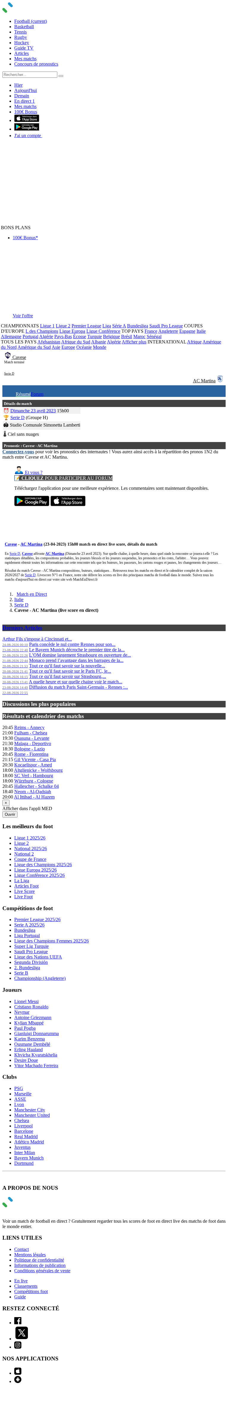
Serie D (9, 373)
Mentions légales (30, 1254)
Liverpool (23, 1125)
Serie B (21, 972)
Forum (37, 394)
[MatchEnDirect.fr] (21, 11)
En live (21, 1280)
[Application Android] (17, 1381)
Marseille (22, 1093)
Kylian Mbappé (29, 1022)
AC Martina (204, 380)
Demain (21, 95)
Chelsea (21, 1120)
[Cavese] (8, 357)
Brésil (126, 336)
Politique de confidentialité (39, 1260)
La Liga (21, 880)
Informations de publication (40, 1265)
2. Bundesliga (27, 967)
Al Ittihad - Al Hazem (34, 796)
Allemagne (11, 336)
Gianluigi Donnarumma (36, 1033)
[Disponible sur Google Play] (26, 129)
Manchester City (29, 1109)
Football (30, 21)
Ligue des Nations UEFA (38, 956)
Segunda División (31, 962)
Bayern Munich (29, 1157)
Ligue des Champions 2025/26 (43, 864)
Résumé (23, 394)
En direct (24, 101)
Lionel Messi (26, 1001)
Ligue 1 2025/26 (29, 837)
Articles (21, 53)
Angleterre (168, 331)
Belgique (111, 336)
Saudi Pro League (166, 325)
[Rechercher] (60, 76)
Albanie (98, 341)
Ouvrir (10, 814)
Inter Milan (24, 1152)
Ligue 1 (47, 325)
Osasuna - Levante (31, 738)
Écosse (79, 336)
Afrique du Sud (75, 341)
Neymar (21, 1012)
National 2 (24, 853)
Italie (201, 331)
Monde (99, 347)
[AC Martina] (220, 380)
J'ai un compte (28, 135)
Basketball (24, 26)
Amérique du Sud (34, 347)
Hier (18, 85)
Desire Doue (26, 1060)
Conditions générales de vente (42, 1270)
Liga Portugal (27, 935)
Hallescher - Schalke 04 (36, 786)
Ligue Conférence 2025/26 (39, 875)
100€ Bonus (25, 111)
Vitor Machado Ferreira (36, 1065)
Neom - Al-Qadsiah (32, 791)
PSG (18, 1088)
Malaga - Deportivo (32, 743)
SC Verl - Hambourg (33, 775)
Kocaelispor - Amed (33, 764)
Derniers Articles (22, 628)
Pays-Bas (63, 336)
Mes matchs (25, 58)
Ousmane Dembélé (32, 1044)
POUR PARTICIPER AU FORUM (63, 478)
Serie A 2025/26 (29, 924)
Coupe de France (30, 859)
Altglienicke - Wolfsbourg (38, 770)
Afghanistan (48, 341)
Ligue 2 (63, 325)
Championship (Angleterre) (40, 978)
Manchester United (32, 1115)
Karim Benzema (29, 1038)
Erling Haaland (28, 1049)
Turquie (94, 336)
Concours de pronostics (36, 63)
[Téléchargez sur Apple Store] (68, 504)
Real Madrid (26, 1136)
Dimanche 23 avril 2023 (33, 410)
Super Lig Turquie (31, 946)
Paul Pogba (25, 1028)
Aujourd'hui (25, 90)
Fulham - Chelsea (30, 732)
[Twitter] (21, 1338)
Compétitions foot (31, 1291)
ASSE (20, 1099)
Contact (21, 1249)
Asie (56, 347)
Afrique (194, 341)
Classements (25, 1286)
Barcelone (23, 1131)
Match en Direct (32, 594)
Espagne (187, 331)
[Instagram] (17, 1346)
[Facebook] (17, 1322)
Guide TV (24, 47)
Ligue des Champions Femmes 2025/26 (51, 940)
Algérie (46, 336)
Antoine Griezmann (32, 1017)
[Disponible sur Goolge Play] (31, 504)
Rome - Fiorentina (31, 754)
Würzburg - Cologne (33, 780)
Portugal (30, 336)
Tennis (20, 31)
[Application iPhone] (17, 1373)
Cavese (19, 357)
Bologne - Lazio (29, 748)
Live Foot (23, 896)
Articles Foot (26, 885)
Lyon (19, 1104)
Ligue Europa (72, 331)
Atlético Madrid (29, 1141)
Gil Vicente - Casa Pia (35, 759)
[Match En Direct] (21, 1205)
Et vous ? (33, 472)
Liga (106, 325)
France (151, 331)
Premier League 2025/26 (37, 919)
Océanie (84, 347)
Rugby (20, 37)
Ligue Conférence (103, 331)
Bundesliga (137, 325)
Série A (119, 325)
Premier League (86, 325)
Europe (68, 347)
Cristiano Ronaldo (31, 1006)
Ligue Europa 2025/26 (35, 869)
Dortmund (24, 1163)
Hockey (21, 42)
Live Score (24, 891)
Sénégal (154, 336)
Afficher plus (134, 341)
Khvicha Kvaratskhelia (35, 1054)
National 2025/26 (30, 848)
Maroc (139, 336)
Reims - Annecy (29, 727)
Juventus (22, 1147)
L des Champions (42, 331)
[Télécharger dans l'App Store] (26, 120)
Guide (20, 1296)
